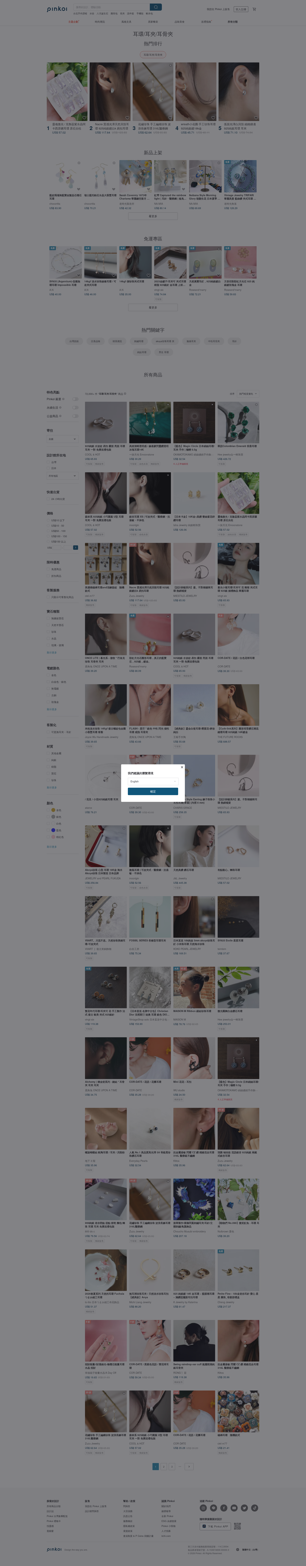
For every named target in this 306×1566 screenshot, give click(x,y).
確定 (153, 791)
